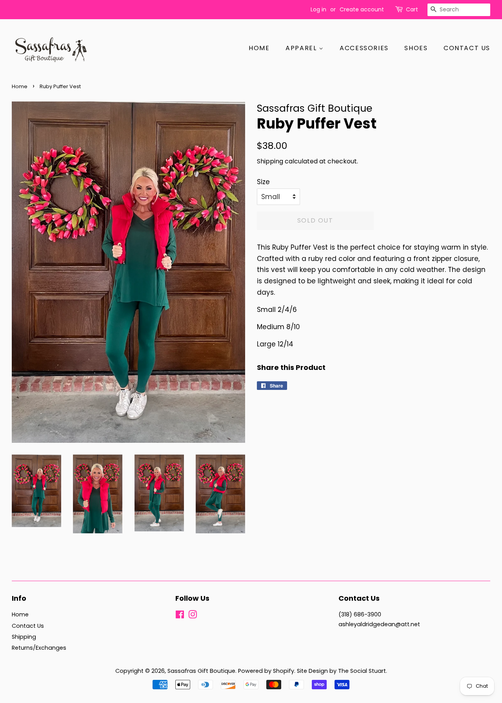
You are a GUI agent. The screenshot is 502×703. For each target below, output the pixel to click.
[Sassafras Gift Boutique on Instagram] (192, 616)
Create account (362, 9)
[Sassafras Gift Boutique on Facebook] (179, 616)
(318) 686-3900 (359, 614)
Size (263, 182)
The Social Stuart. (362, 671)
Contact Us (467, 48)
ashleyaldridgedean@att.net (379, 624)
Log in (318, 9)
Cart (412, 9)
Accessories (364, 48)
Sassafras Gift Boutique (201, 671)
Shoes (415, 48)
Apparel (302, 48)
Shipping (270, 161)
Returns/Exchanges (39, 648)
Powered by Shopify (266, 671)
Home (259, 48)
